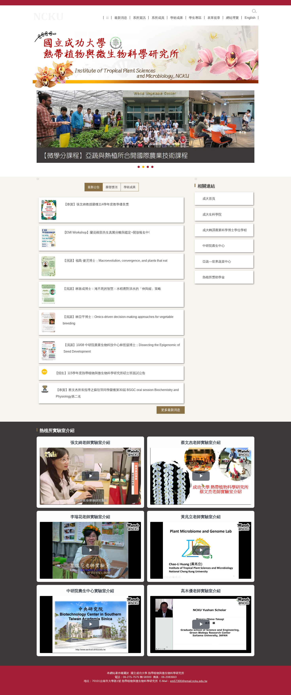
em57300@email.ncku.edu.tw (188, 681)
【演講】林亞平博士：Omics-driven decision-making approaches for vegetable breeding (118, 320)
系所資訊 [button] (139, 17)
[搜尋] (254, 11)
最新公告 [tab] (94, 187)
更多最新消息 (170, 410)
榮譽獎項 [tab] (112, 187)
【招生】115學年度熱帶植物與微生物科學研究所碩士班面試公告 (100, 373)
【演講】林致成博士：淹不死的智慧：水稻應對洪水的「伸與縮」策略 (112, 288)
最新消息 (120, 17)
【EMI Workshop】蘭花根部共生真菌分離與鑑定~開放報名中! (106, 232)
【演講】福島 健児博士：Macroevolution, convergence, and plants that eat (115, 260)
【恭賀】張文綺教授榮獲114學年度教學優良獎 (96, 204)
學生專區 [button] (195, 17)
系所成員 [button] (158, 17)
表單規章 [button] (213, 17)
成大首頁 (209, 198)
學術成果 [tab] (130, 187)
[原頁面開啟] (145, 57)
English (250, 17)
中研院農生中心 (214, 245)
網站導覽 (232, 17)
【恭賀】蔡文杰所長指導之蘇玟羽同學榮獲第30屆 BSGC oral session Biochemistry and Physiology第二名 (117, 393)
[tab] (138, 167)
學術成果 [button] (176, 17)
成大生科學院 (212, 214)
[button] (40, 93)
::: (107, 17)
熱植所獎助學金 (214, 277)
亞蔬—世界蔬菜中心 (217, 261)
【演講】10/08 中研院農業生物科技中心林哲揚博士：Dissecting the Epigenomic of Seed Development (122, 348)
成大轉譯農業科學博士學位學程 (225, 230)
